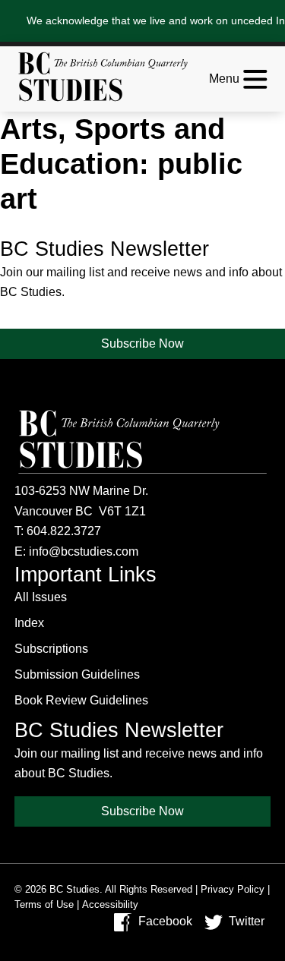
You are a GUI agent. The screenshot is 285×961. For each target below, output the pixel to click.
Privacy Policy (232, 889)
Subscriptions (51, 648)
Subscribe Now (142, 343)
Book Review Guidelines (81, 700)
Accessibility (110, 904)
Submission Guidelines (77, 674)
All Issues (40, 597)
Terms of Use (44, 904)
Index (29, 622)
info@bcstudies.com (83, 551)
